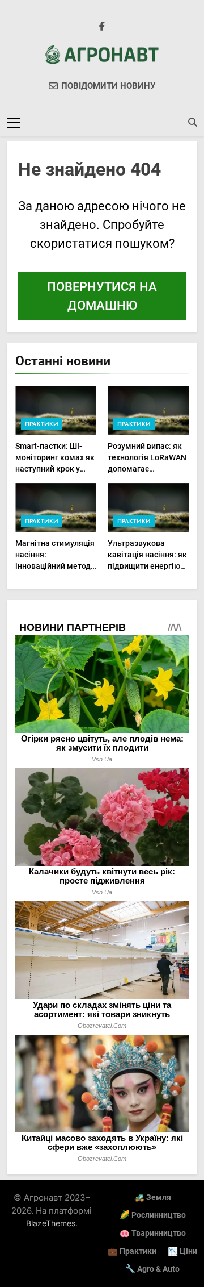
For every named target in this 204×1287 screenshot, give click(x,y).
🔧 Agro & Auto (152, 1269)
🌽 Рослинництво (153, 1215)
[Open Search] (192, 122)
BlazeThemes (50, 1223)
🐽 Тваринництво (153, 1233)
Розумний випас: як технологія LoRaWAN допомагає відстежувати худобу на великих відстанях (148, 469)
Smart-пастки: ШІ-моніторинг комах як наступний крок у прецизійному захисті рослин (55, 469)
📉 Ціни (182, 1251)
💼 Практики (132, 1251)
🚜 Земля (152, 1197)
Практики (41, 423)
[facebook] (102, 27)
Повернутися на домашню (102, 296)
